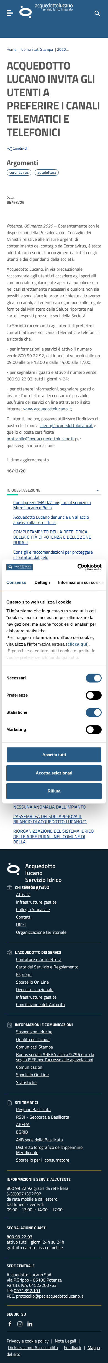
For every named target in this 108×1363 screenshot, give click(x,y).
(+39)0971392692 (24, 1193)
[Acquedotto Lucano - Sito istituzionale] (25, 11)
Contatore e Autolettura (38, 959)
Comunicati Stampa (37, 49)
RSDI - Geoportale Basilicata (42, 1117)
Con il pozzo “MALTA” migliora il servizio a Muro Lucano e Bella (52, 505)
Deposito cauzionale (34, 989)
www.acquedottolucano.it (47, 408)
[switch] (94, 695)
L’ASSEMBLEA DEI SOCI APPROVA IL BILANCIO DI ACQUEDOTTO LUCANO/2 (50, 819)
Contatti (24, 917)
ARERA (23, 1124)
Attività (23, 894)
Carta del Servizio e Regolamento (47, 966)
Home (11, 49)
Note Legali (65, 1341)
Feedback (72, 1347)
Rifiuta (54, 791)
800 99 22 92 (19, 1188)
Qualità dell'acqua (33, 1039)
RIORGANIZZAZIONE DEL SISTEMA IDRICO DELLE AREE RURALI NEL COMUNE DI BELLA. (53, 836)
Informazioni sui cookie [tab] (81, 582)
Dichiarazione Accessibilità (33, 1347)
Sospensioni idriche (34, 1031)
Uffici (21, 924)
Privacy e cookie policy (28, 1341)
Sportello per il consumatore (42, 1160)
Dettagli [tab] (42, 582)
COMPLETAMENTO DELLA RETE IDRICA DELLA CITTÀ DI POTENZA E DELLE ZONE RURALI (52, 537)
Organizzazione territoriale (41, 932)
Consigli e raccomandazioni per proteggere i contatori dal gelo (53, 555)
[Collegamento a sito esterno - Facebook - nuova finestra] (10, 1323)
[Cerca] (97, 13)
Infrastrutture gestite (36, 902)
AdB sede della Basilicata (39, 1139)
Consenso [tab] (16, 582)
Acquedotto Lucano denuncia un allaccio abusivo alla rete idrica (51, 520)
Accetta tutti (54, 754)
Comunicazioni (29, 1067)
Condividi (20, 148)
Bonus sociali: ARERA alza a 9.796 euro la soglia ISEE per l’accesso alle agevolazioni (55, 1057)
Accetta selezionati (54, 773)
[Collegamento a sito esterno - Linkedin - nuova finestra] (30, 1323)
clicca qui (77, 644)
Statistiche (26, 1082)
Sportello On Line (32, 982)
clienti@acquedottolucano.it (66, 425)
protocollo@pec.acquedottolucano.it (40, 438)
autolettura (46, 172)
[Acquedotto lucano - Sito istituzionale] (13, 868)
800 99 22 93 (19, 1236)
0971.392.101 (27, 1290)
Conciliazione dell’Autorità (40, 1004)
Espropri (24, 974)
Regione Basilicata (33, 1109)
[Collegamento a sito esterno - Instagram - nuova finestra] (20, 1323)
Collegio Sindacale (33, 909)
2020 (61, 49)
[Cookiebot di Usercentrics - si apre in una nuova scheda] (78, 567)
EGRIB (22, 1132)
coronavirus (19, 172)
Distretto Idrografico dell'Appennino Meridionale (49, 1150)
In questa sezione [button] (23, 490)
